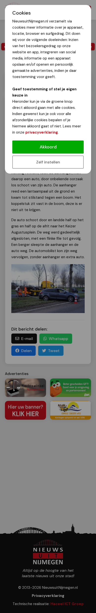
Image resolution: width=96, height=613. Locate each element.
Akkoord (48, 147)
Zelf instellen (48, 162)
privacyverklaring (41, 132)
